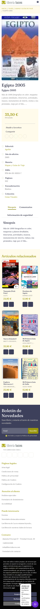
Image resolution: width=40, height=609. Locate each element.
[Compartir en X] (11, 136)
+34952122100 (7, 543)
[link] (11, 304)
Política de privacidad (10, 476)
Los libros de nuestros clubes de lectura (17, 527)
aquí (13, 588)
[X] (15, 455)
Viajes (11, 8)
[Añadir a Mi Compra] (5, 304)
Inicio (4, 8)
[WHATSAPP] (31, 455)
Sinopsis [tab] (12, 207)
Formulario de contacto (11, 551)
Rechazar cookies (20, 599)
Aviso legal (6, 467)
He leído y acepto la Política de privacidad (22, 436)
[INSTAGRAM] (9, 455)
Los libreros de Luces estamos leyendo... (17, 523)
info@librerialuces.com (11, 547)
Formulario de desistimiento (12, 499)
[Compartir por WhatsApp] (16, 136)
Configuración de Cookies (11, 484)
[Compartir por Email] (20, 136)
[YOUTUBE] (25, 455)
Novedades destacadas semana (13, 519)
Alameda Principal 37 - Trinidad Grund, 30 (18, 539)
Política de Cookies (9, 480)
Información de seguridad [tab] (20, 215)
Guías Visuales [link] (11, 197)
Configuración (20, 604)
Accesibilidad (7, 504)
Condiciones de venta (10, 472)
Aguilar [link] (8, 149)
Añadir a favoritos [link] (13, 127)
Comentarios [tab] (25, 207)
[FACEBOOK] (4, 455)
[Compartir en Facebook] (7, 136)
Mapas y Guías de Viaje (24, 8)
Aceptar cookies (20, 594)
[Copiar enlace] (25, 136)
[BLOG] (20, 455)
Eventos (5, 515)
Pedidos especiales (9, 495)
